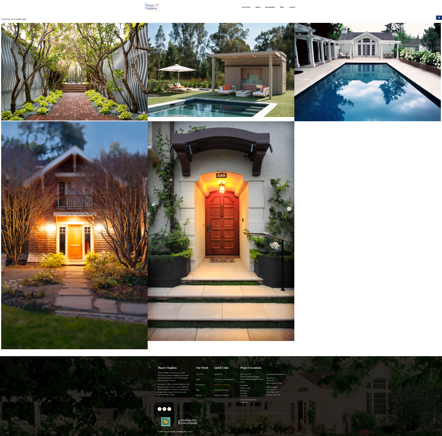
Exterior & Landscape (222, 385)
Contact (292, 7)
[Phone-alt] (159, 409)
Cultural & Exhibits (221, 395)
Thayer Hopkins (167, 367)
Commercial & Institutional (224, 379)
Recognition (270, 7)
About (257, 7)
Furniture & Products (221, 390)
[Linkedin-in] (164, 409)
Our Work (246, 7)
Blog (282, 7)
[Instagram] (169, 409)
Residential (218, 374)
